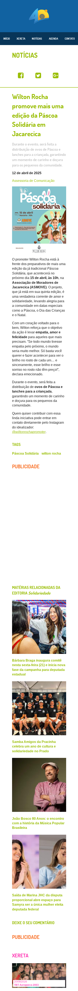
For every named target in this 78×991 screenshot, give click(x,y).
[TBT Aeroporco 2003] (39, 975)
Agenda (53, 38)
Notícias (37, 38)
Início (6, 38)
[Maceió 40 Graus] (39, 15)
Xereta (21, 38)
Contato (70, 38)
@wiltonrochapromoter (29, 432)
